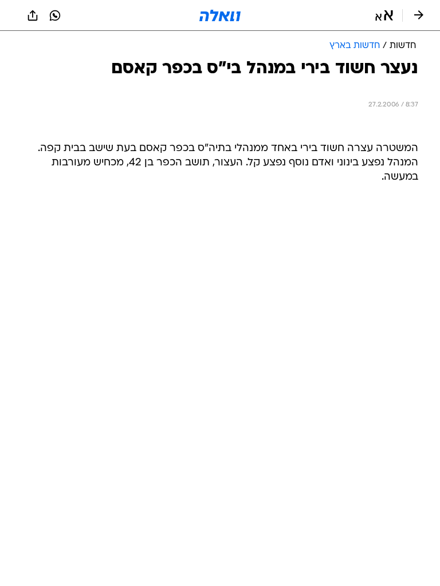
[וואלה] (220, 15)
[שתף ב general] (32, 15)
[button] (384, 15)
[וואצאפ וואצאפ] (55, 15)
